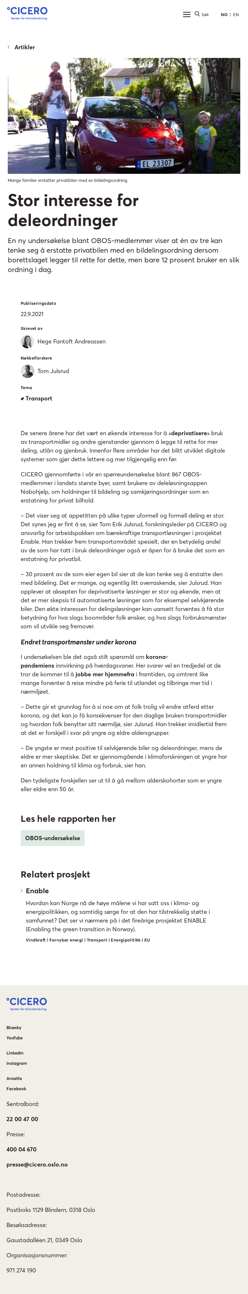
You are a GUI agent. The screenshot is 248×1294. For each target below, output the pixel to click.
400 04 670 (21, 1149)
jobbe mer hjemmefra (105, 674)
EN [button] (236, 14)
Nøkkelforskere (36, 358)
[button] (27, 14)
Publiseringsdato (38, 303)
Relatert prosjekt (55, 874)
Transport (39, 398)
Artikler (25, 47)
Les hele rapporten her (68, 818)
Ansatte (14, 1078)
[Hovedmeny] (186, 14)
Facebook (16, 1088)
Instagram (16, 1063)
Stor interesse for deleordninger (73, 210)
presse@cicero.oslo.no (37, 1164)
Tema (26, 387)
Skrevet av (32, 328)
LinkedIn (15, 1052)
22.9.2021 (32, 314)
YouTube (14, 1037)
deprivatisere (189, 433)
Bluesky (13, 1027)
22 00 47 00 (22, 1119)
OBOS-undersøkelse (52, 838)
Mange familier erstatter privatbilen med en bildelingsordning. (68, 180)
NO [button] (224, 14)
